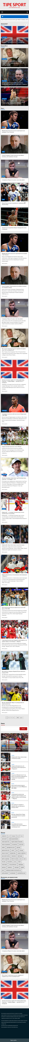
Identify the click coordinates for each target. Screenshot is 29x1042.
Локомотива (13, 853)
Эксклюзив (12, 873)
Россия (3, 861)
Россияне (9, 861)
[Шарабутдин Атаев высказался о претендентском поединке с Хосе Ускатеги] (14, 120)
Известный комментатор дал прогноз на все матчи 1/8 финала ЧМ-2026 (19, 787)
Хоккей (3, 508)
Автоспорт (4, 38)
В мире (3, 847)
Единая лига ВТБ (5, 850)
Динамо (18, 847)
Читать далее (4, 263)
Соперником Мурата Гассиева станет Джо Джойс (13, 180)
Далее (21, 717)
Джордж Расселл (11, 847)
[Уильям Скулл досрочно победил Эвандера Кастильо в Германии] (14, 217)
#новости (4, 836)
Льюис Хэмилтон (22, 853)
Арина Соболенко (6, 844)
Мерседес (20, 856)
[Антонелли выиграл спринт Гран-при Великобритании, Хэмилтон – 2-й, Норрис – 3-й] (14, 467)
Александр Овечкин (13, 838)
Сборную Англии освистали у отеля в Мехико (11, 446)
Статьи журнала (12, 864)
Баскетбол (4, 59)
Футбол (3, 604)
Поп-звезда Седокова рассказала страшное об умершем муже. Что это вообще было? (13, 63)
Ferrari (13, 836)
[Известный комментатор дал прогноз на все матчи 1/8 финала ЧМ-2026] (14, 597)
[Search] (27, 12)
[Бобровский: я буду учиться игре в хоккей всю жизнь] (14, 534)
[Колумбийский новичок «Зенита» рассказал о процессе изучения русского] (5, 824)
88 (17, 717)
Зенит (12, 850)
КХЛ (17, 850)
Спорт (19, 861)
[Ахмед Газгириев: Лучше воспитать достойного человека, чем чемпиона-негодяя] (14, 144)
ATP (9, 836)
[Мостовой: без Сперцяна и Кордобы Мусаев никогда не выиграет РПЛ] (14, 660)
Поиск (3, 723)
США (15, 861)
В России (21, 844)
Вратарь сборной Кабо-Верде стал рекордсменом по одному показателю (18, 816)
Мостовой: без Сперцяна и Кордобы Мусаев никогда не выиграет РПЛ (18, 806)
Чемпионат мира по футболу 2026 (13, 870)
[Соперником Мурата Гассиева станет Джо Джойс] (14, 169)
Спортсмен (4, 864)
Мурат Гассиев (14, 858)
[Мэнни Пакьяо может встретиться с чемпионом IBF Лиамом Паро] (14, 192)
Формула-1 (10, 867)
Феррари (4, 867)
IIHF (18, 836)
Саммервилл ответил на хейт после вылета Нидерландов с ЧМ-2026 (13, 41)
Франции (17, 867)
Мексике (14, 856)
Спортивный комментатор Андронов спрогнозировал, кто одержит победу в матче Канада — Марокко (14, 641)
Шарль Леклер (5, 873)
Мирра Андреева (5, 858)
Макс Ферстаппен (6, 856)
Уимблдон (20, 864)
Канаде (21, 850)
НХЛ (24, 858)
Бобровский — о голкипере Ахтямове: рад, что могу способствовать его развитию (13, 513)
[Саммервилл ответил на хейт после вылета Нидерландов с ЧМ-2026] (14, 403)
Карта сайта (13, 1040)
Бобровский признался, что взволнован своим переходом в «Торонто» (18, 767)
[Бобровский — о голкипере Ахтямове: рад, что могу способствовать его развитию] (14, 501)
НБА (21, 858)
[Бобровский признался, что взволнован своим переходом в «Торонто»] (14, 564)
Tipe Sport (14, 4)
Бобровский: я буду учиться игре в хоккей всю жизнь (13, 545)
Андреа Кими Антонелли (16, 841)
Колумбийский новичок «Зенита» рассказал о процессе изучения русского (19, 825)
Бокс (3, 127)
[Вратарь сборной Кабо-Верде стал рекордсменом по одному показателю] (14, 692)
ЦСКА (3, 870)
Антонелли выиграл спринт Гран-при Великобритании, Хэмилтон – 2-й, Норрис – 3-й (14, 478)
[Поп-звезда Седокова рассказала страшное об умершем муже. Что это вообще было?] (14, 338)
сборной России (21, 873)
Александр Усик (5, 841)
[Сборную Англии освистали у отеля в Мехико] (14, 436)
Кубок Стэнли (5, 853)
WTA (22, 836)
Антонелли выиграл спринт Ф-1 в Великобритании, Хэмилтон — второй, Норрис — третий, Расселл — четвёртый (13, 381)
